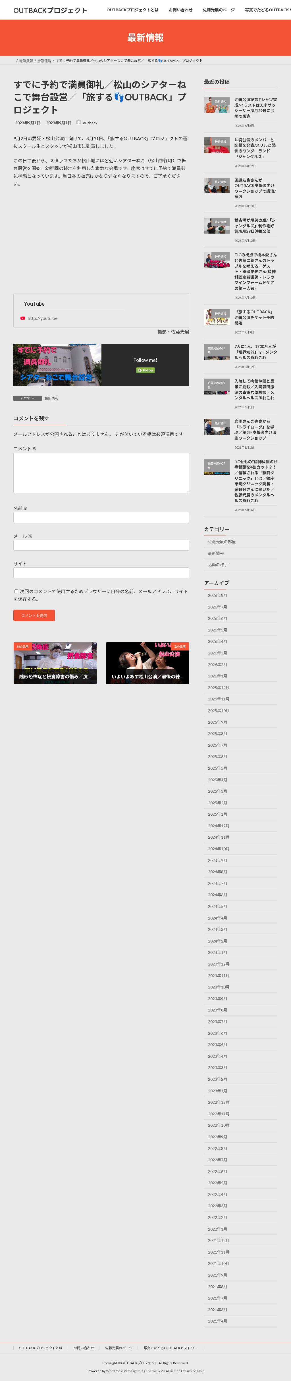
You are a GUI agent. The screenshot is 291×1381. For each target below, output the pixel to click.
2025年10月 (219, 710)
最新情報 (51, 398)
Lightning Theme (144, 1371)
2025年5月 (217, 768)
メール (22, 536)
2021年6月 (217, 1309)
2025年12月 (219, 687)
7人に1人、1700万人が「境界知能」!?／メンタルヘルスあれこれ (255, 352)
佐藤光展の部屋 (222, 541)
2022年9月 (217, 1136)
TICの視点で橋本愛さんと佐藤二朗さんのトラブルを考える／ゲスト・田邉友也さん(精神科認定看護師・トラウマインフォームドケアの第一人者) (255, 271)
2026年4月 (217, 641)
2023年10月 (219, 987)
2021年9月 (217, 1275)
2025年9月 (217, 721)
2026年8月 (217, 595)
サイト (20, 563)
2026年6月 (217, 618)
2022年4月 (217, 1194)
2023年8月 (217, 1010)
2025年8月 (217, 733)
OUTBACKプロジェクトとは (41, 1348)
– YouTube (32, 304)
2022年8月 (217, 1148)
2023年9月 (217, 998)
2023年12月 (219, 964)
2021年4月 (217, 1321)
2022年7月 (217, 1159)
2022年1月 (217, 1228)
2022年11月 (219, 1113)
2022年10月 (219, 1125)
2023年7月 (217, 1021)
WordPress (115, 1371)
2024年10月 (219, 848)
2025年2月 (217, 802)
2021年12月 (219, 1240)
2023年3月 (217, 1067)
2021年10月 (219, 1263)
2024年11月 (219, 837)
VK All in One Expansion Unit (182, 1371)
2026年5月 (217, 629)
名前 (20, 508)
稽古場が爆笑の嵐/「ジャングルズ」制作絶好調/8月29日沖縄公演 (255, 226)
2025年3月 (217, 791)
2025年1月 (217, 814)
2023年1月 (217, 1090)
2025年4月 (217, 779)
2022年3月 (217, 1205)
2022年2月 (217, 1217)
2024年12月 (219, 825)
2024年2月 (217, 940)
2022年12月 (219, 1102)
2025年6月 (217, 756)
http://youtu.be (42, 318)
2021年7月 (217, 1298)
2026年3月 (217, 652)
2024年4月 (217, 917)
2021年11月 (219, 1251)
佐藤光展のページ (118, 1348)
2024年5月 (217, 906)
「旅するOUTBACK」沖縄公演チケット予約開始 (254, 317)
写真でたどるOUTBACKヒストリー (171, 1348)
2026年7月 (217, 606)
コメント (25, 449)
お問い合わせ (84, 1348)
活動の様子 (218, 564)
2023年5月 (217, 1044)
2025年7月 (217, 744)
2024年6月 (217, 894)
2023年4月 (217, 1055)
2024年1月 (217, 952)
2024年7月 (217, 883)
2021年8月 (217, 1286)
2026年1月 (217, 675)
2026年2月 (217, 664)
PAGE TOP (278, 1334)
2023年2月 (217, 1079)
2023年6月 (217, 1032)
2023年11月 (219, 975)
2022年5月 (217, 1182)
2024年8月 (217, 871)
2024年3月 (217, 929)
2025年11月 (219, 698)
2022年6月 (217, 1171)
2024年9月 (217, 860)
